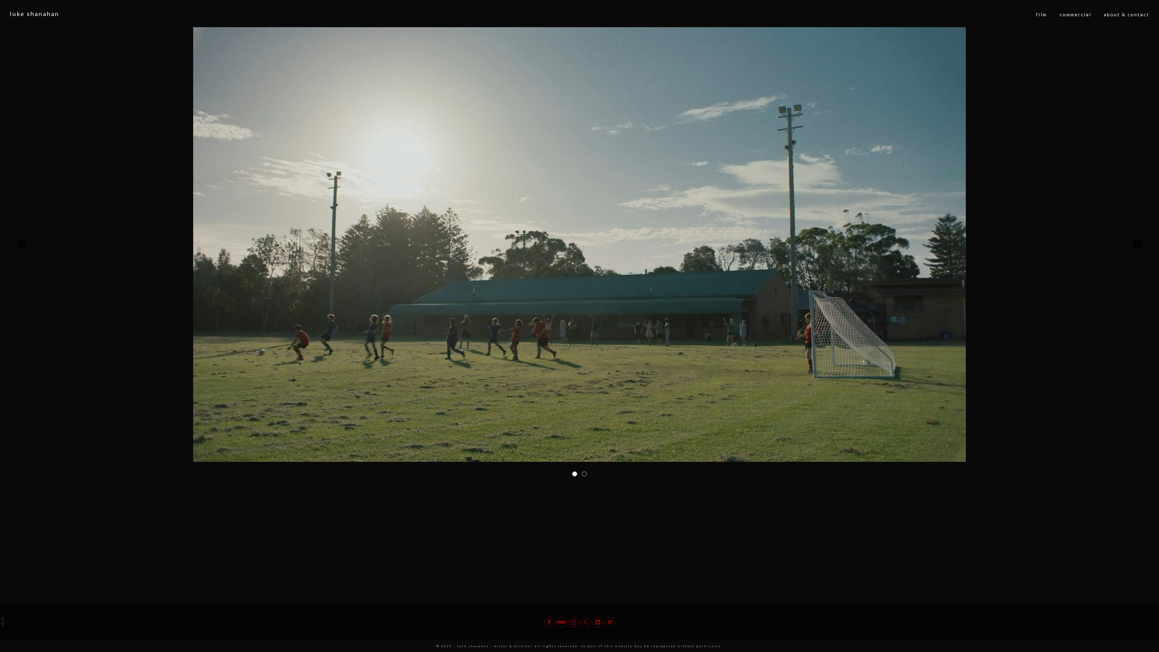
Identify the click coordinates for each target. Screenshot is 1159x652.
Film (1041, 14)
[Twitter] (585, 622)
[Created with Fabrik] (2, 622)
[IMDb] (561, 622)
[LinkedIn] (597, 622)
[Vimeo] (610, 622)
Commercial (1075, 14)
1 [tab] (574, 473)
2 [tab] (584, 473)
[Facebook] (549, 622)
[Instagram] (573, 622)
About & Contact (1126, 14)
